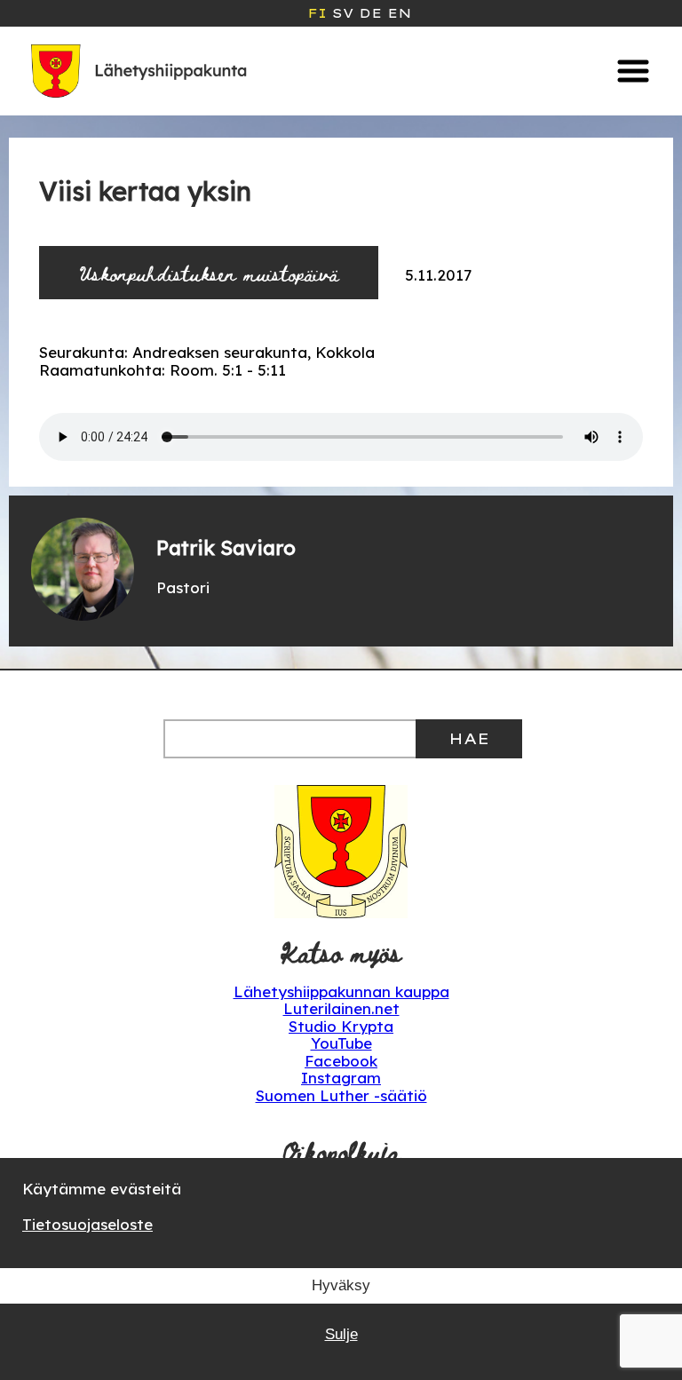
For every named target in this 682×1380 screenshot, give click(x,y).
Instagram (341, 1077)
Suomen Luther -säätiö (341, 1095)
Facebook (341, 1060)
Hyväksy (341, 1285)
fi (317, 13)
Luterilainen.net (341, 1008)
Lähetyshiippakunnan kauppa (341, 991)
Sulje (341, 1334)
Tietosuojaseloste (87, 1224)
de (370, 13)
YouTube (341, 1043)
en (399, 13)
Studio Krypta (341, 1026)
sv (342, 13)
